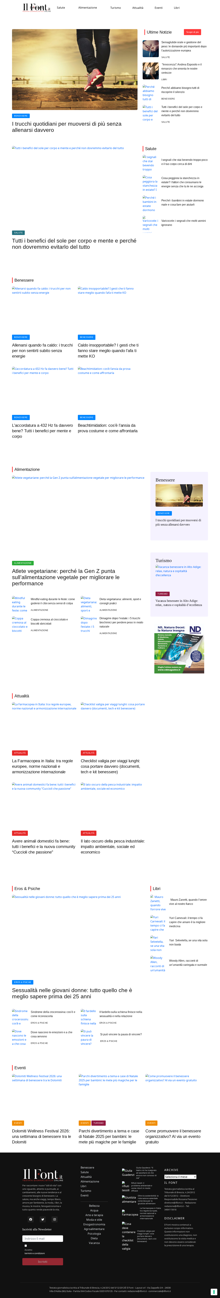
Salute (61, 7)
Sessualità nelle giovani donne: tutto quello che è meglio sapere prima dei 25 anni (72, 993)
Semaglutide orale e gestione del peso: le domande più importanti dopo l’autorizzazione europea (184, 46)
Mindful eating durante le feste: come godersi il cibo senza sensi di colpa (53, 601)
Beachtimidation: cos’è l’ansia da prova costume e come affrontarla (108, 428)
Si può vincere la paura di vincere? (121, 1034)
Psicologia (94, 1233)
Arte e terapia (94, 1215)
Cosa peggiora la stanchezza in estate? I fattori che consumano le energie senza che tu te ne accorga (182, 182)
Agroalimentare (94, 1229)
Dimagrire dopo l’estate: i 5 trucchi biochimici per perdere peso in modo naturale (121, 622)
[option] (179, 507)
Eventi (159, 8)
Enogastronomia (94, 1224)
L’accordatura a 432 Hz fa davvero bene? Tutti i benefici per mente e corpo (42, 431)
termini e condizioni (35, 1253)
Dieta (94, 1238)
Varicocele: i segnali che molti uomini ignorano (183, 222)
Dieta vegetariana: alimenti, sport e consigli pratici (120, 601)
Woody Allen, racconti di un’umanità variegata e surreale (188, 962)
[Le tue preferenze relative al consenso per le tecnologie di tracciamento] (214, 1292)
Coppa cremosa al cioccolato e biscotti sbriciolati (49, 621)
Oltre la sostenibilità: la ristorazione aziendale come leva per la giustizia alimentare (148, 1199)
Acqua (94, 1210)
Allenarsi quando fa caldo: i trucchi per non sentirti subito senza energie (42, 350)
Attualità (137, 8)
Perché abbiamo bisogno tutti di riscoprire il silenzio (180, 89)
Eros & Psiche (22, 982)
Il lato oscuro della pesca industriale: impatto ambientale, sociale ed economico (113, 846)
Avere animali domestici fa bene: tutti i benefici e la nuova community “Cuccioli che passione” (43, 846)
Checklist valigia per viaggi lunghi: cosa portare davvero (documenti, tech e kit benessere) (110, 766)
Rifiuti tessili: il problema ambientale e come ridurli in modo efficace (141, 1187)
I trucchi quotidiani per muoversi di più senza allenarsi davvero (67, 127)
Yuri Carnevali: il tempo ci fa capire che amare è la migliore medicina (187, 922)
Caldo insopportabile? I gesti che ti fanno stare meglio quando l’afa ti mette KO (108, 350)
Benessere (36, 7)
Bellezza (94, 1206)
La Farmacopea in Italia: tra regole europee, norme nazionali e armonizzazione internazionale (42, 766)
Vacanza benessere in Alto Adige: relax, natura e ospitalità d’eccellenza (179, 603)
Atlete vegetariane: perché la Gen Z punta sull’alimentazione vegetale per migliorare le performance (66, 577)
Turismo (115, 8)
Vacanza (94, 1243)
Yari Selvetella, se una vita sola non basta (188, 942)
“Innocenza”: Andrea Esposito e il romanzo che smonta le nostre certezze (181, 68)
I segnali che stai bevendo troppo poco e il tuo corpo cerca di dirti (184, 161)
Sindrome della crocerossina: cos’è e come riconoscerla (53, 1014)
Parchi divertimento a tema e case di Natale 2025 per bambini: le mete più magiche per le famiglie (109, 1136)
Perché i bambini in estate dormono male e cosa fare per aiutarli (182, 202)
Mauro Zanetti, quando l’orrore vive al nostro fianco (188, 901)
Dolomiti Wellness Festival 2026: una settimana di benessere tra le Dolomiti (41, 1136)
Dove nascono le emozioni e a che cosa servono (51, 1034)
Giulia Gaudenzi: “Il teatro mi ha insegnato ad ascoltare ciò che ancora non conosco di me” (146, 1172)
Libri (177, 8)
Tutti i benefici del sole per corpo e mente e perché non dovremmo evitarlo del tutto (181, 111)
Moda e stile (94, 1219)
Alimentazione (87, 7)
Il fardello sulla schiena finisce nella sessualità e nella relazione (121, 1014)
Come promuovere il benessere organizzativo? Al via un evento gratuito (173, 1136)
